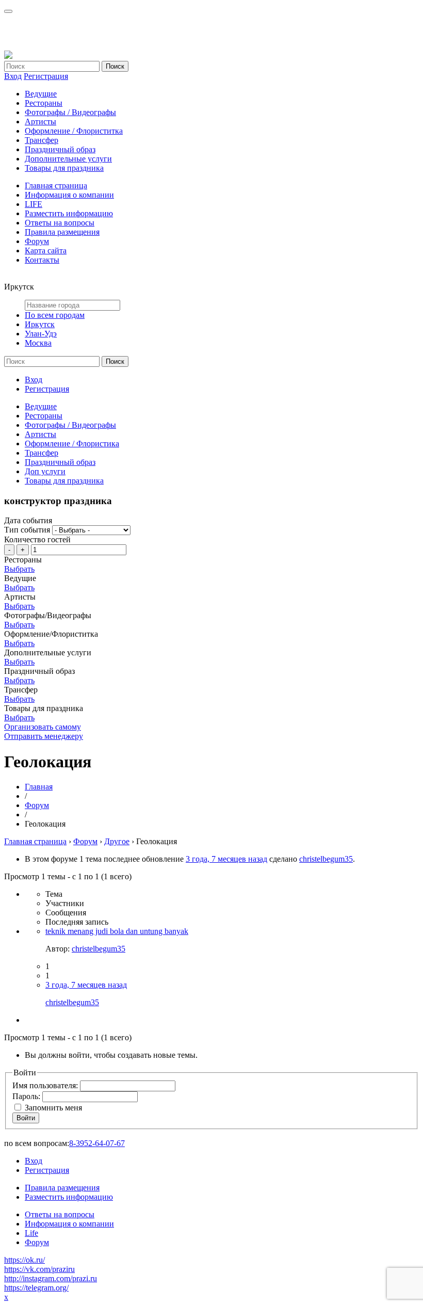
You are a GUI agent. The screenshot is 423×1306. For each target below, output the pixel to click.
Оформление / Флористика (72, 443)
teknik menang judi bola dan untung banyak (116, 931)
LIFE (33, 204)
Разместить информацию (69, 213)
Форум (37, 241)
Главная (39, 786)
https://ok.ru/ (24, 1259)
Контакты (42, 259)
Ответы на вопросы (59, 222)
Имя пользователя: (46, 1085)
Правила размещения (62, 232)
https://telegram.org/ (36, 1287)
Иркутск (40, 324)
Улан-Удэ (41, 333)
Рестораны (43, 103)
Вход (13, 76)
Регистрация (46, 76)
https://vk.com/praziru (39, 1269)
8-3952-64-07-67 (97, 1143)
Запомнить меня (53, 1107)
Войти (26, 1118)
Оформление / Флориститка (74, 130)
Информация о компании (69, 194)
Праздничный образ (60, 149)
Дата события (28, 520)
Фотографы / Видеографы (70, 112)
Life (31, 1233)
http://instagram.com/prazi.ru (50, 1278)
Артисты (40, 121)
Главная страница (56, 185)
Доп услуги (45, 471)
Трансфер (41, 140)
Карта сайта (46, 250)
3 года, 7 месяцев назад (226, 858)
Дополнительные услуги (68, 158)
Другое (116, 841)
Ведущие (41, 93)
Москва (38, 342)
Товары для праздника (64, 168)
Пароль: (27, 1096)
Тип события (27, 529)
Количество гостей (37, 539)
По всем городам (55, 315)
